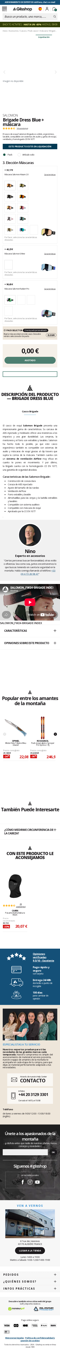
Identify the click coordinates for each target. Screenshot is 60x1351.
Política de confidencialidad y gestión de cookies (37, 1339)
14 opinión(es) (22, 128)
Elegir (51, 335)
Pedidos (11, 1274)
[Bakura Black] (15, 886)
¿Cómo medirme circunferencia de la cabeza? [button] (28, 831)
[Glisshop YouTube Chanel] (37, 1182)
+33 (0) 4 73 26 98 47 (38, 572)
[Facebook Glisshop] (22, 1182)
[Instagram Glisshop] (30, 1182)
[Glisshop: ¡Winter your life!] (22, 9)
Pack (10, 154)
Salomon (10, 115)
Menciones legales (14, 1337)
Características (50, 174)
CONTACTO (32, 1080)
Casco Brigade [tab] (30, 411)
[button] (30, 631)
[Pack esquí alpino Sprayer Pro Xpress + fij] (43, 728)
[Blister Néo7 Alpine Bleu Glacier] (15, 728)
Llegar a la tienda (30, 1250)
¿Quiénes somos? (19, 1281)
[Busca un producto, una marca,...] (54, 17)
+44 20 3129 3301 (33, 1094)
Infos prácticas (19, 1288)
